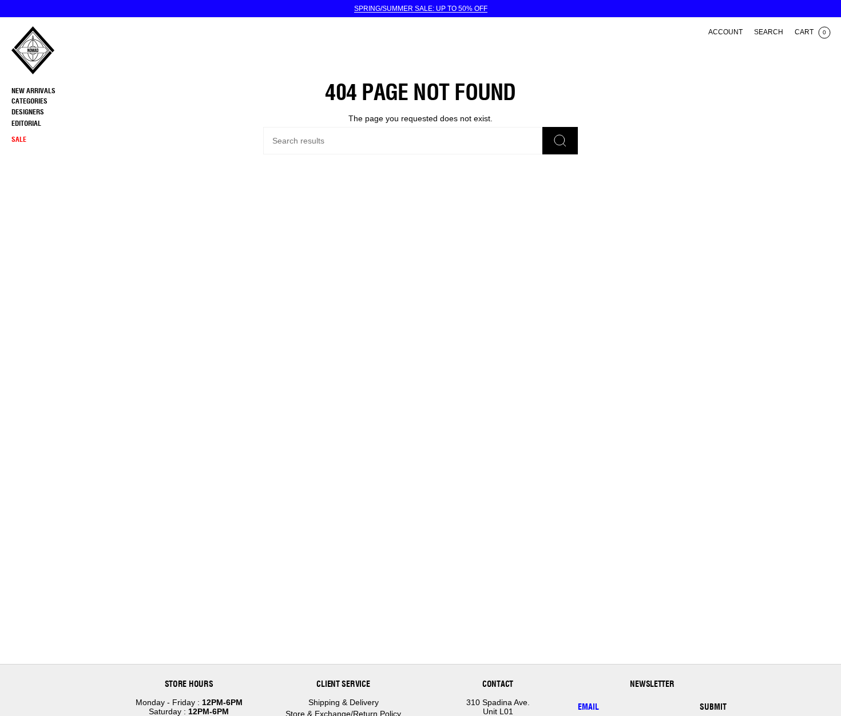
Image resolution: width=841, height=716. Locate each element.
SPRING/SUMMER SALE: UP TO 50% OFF (420, 9)
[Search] (560, 140)
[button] (60, 101)
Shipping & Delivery (343, 702)
